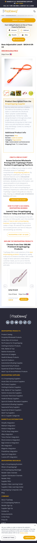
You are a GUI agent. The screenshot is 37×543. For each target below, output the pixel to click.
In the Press (5, 517)
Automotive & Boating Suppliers (12, 404)
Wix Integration (6, 446)
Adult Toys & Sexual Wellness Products (14, 371)
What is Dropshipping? (9, 467)
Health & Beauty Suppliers (10, 399)
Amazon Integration (8, 429)
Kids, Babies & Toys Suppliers (11, 390)
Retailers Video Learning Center (12, 484)
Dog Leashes (16, 140)
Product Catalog (6, 334)
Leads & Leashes (17, 138)
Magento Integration (8, 448)
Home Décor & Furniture (9, 340)
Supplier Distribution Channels (11, 476)
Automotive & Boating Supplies (11, 363)
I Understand (29, 537)
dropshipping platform (21, 172)
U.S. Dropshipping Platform (10, 503)
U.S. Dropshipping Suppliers (10, 379)
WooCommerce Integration (10, 440)
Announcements (6, 514)
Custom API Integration (9, 457)
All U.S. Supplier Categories (10, 416)
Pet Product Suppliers (8, 384)
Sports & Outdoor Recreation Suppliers (14, 401)
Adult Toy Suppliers (8, 413)
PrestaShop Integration (9, 451)
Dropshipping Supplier (15, 104)
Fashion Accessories (8, 352)
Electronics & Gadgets (8, 354)
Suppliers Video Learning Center (12, 487)
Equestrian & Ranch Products (11, 369)
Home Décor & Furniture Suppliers (13, 381)
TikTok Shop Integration (9, 431)
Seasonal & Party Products (10, 366)
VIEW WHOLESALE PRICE (9, 51)
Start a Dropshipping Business (11, 464)
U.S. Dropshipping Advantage (11, 470)
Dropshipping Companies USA (11, 490)
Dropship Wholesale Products (11, 337)
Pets (16, 136)
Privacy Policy (24, 533)
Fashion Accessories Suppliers (11, 393)
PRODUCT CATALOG (18, 20)
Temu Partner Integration (10, 437)
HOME (2, 15)
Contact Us (5, 511)
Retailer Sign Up (6, 505)
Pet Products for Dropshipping (11, 343)
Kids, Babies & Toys (8, 349)
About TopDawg (7, 500)
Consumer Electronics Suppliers (12, 396)
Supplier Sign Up (7, 508)
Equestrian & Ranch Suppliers (11, 410)
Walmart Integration (8, 426)
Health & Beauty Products (10, 357)
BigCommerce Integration (10, 443)
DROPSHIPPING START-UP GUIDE (18, 234)
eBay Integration (7, 434)
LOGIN (32, 6)
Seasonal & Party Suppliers (10, 407)
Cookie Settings (8, 537)
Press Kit (4, 520)
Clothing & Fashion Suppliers (11, 387)
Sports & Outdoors (7, 360)
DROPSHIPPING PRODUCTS (11, 15)
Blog (3, 493)
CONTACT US (24, 6)
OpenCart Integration (8, 454)
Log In (3, 523)
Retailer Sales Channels (9, 473)
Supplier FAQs (6, 481)
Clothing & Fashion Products (11, 346)
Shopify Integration (8, 423)
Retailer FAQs (5, 478)
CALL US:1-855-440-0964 (11, 6)
